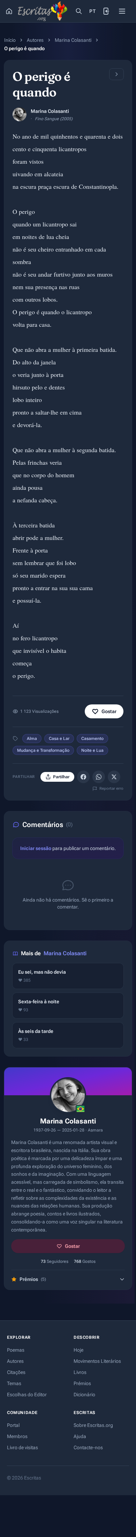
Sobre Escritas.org (93, 1425)
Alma (32, 738)
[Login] (107, 11)
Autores (35, 40)
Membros (17, 1436)
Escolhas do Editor (27, 1394)
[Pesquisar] (79, 11)
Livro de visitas (22, 1447)
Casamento (92, 738)
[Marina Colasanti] (20, 114)
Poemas (15, 1350)
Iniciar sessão (35, 848)
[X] (114, 777)
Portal (13, 1425)
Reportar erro (111, 788)
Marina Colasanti (73, 40)
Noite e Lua (92, 750)
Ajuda (80, 1436)
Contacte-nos (88, 1447)
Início (10, 40)
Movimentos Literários (97, 1361)
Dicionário (84, 1394)
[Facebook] (83, 777)
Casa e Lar (59, 738)
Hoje (78, 1350)
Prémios (82, 1383)
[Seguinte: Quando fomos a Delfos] (116, 74)
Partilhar (61, 776)
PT (92, 11)
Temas (14, 1383)
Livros (80, 1372)
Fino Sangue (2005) (54, 118)
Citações (16, 1372)
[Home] (9, 11)
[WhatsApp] (98, 777)
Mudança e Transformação (43, 750)
